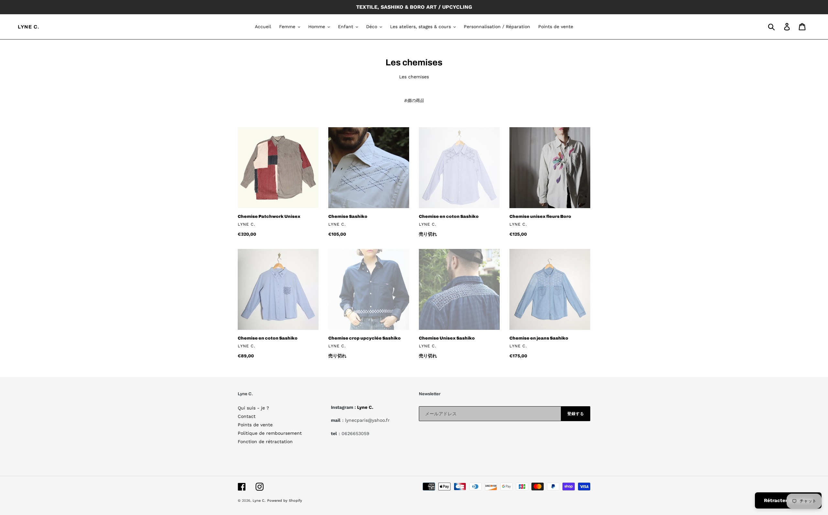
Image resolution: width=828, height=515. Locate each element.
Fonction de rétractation (265, 441)
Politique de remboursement (270, 433)
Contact (247, 416)
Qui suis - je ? (253, 407)
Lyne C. (29, 26)
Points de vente (255, 424)
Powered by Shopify (284, 500)
